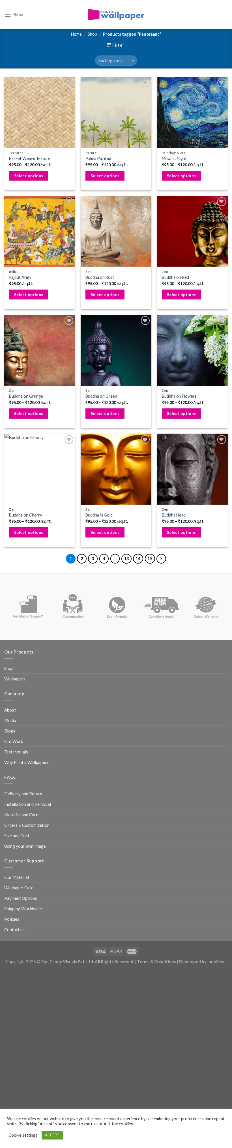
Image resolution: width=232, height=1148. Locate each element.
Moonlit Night (174, 158)
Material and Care (21, 814)
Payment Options (20, 898)
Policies (11, 919)
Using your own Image (25, 846)
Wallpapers (14, 678)
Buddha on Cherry (25, 515)
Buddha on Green (101, 396)
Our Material (16, 877)
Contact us (14, 929)
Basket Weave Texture (29, 158)
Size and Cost (16, 835)
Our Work (13, 741)
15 (149, 558)
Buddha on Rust (99, 277)
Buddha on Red (175, 277)
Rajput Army (20, 277)
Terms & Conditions (156, 961)
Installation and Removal (27, 804)
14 (138, 558)
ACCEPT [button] (52, 1135)
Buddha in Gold (99, 515)
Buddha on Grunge (26, 396)
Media (10, 720)
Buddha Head (174, 515)
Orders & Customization (27, 825)
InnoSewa (217, 961)
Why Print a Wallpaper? (26, 762)
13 (126, 558)
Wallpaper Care (18, 887)
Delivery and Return (23, 793)
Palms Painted (98, 158)
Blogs (9, 730)
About (10, 709)
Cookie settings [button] (22, 1135)
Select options (28, 175)
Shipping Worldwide (23, 908)
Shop (92, 34)
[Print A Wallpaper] (116, 14)
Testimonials (16, 751)
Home (76, 34)
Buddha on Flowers (179, 396)
